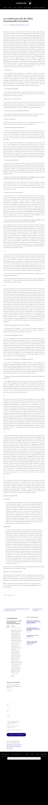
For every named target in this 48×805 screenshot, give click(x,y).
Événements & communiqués (17, 24)
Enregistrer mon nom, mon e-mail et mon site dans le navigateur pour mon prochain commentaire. (13, 722)
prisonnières (10, 595)
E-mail (8, 710)
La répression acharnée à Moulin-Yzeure (32, 636)
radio (14, 595)
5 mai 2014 (13, 626)
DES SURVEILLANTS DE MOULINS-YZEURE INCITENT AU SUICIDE (34, 629)
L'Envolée (21, 3)
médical (5, 595)
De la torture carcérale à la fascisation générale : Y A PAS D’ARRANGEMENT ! (34, 621)
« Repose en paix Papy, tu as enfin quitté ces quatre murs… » (32, 642)
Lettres (27, 24)
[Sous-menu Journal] (6, 7)
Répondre (12, 675)
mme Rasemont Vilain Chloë (15, 627)
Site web (8, 715)
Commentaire (9, 690)
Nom (8, 704)
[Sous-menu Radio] (11, 7)
